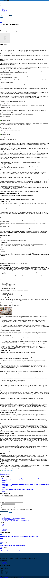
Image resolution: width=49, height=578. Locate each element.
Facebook (1, 472)
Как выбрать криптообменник (7, 517)
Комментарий (2, 502)
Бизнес (3, 8)
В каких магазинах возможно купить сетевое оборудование (17, 489)
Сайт (1, 507)
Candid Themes (20, 577)
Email (1, 505)
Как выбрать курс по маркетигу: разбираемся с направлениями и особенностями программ (17, 516)
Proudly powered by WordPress (5, 577)
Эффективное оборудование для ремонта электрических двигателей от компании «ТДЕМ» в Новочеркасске (22, 550)
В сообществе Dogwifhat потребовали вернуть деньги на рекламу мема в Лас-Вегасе (15, 520)
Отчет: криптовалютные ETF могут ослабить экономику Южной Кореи (13, 518)
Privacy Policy (4, 562)
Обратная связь (4, 563)
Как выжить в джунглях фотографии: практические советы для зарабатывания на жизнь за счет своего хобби (23, 540)
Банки (3, 525)
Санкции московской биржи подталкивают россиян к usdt (11, 519)
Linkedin (9, 472)
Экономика (4, 13)
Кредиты (3, 9)
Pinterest (7, 472)
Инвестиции (4, 7)
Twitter (4, 472)
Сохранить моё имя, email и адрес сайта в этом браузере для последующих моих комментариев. (16, 509)
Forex (3, 524)
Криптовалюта (4, 10)
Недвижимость (4, 11)
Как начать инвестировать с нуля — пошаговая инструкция (9, 473)
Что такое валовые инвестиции (5, 474)
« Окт (1, 575)
